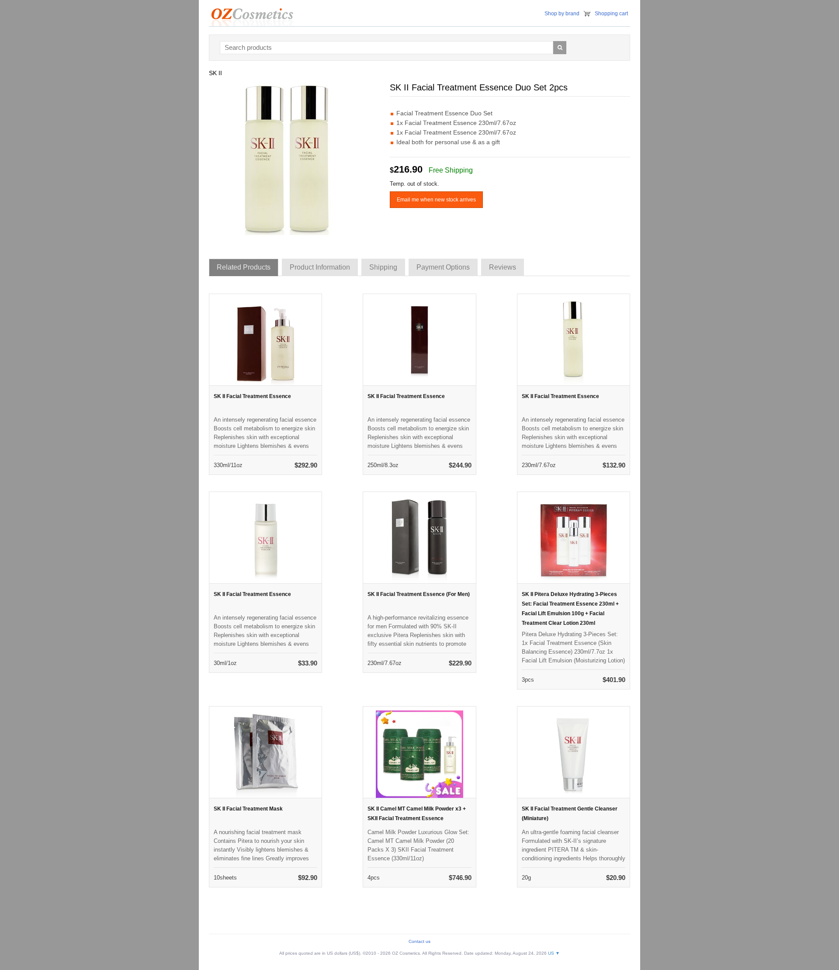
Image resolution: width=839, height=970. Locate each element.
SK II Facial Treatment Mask (248, 809)
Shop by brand (561, 13)
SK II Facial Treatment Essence (252, 396)
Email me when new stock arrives (436, 200)
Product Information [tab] (320, 267)
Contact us (419, 941)
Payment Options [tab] (443, 267)
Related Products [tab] (243, 267)
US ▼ (554, 953)
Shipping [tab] (383, 267)
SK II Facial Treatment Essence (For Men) (418, 594)
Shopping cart (611, 13)
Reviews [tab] (502, 267)
